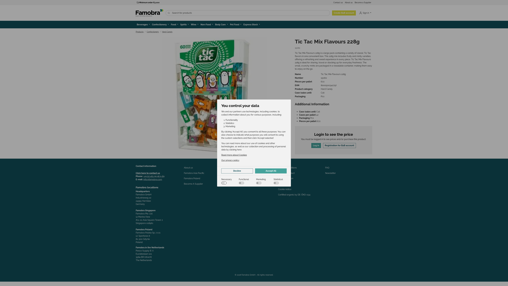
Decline (237, 171)
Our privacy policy (230, 160)
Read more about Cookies (234, 155)
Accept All (271, 171)
